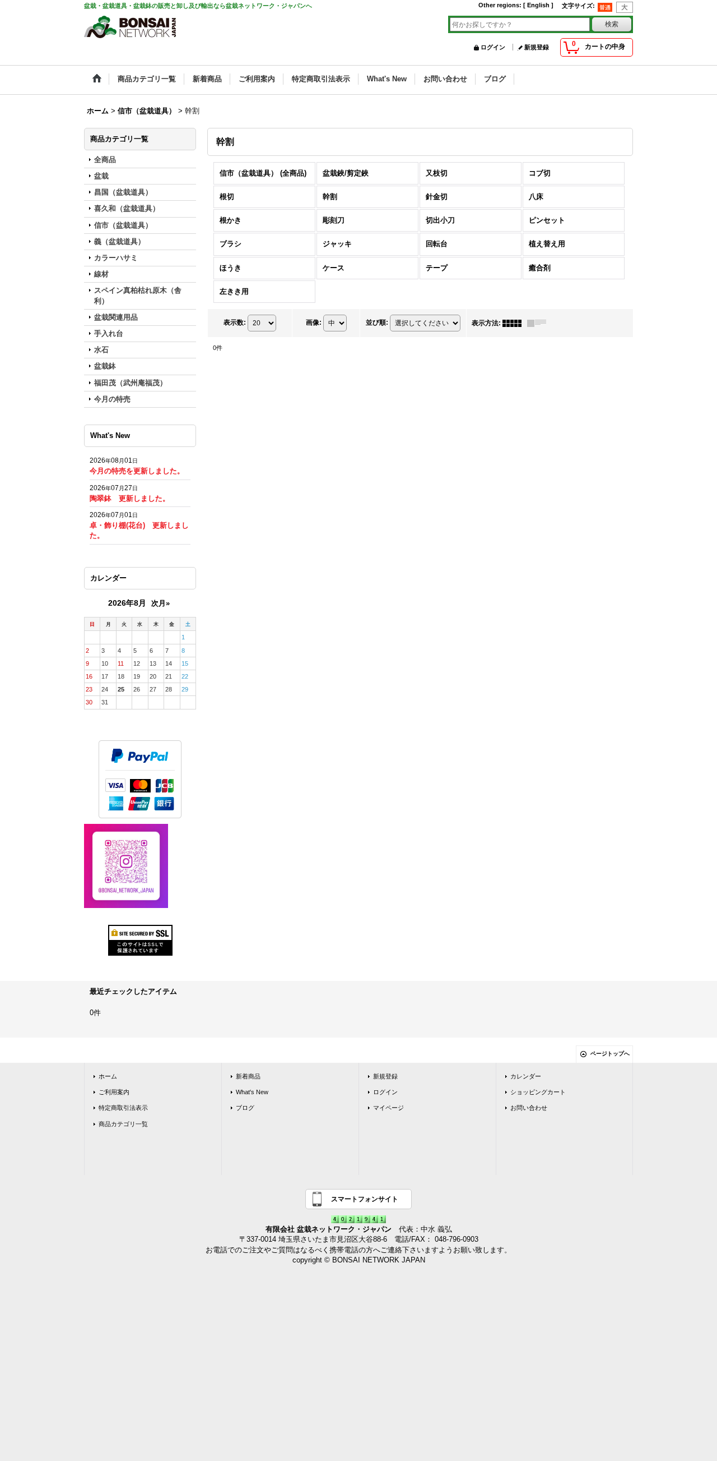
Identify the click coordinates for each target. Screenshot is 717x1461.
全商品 (105, 159)
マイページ (388, 1107)
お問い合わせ (528, 1107)
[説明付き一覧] (539, 323)
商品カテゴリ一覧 (123, 1124)
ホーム (108, 1076)
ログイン (493, 47)
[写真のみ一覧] (514, 323)
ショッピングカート (538, 1092)
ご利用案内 (114, 1092)
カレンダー (525, 1076)
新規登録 (536, 47)
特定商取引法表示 (123, 1107)
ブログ (245, 1107)
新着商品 (248, 1076)
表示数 (235, 322)
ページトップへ (610, 1053)
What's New (252, 1092)
